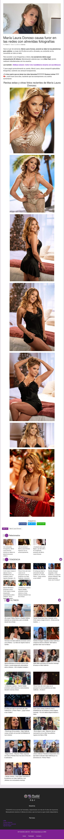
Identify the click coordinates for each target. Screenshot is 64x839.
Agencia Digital (7, 825)
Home (24, 836)
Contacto (38, 836)
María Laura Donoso (15, 528)
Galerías (23, 44)
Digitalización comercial (9, 824)
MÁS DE (5, 528)
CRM (4, 820)
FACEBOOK (23, 523)
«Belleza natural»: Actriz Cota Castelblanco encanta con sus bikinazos (36, 65)
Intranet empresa (7, 822)
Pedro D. (7, 44)
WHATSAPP (42, 523)
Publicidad (31, 836)
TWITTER (32, 523)
